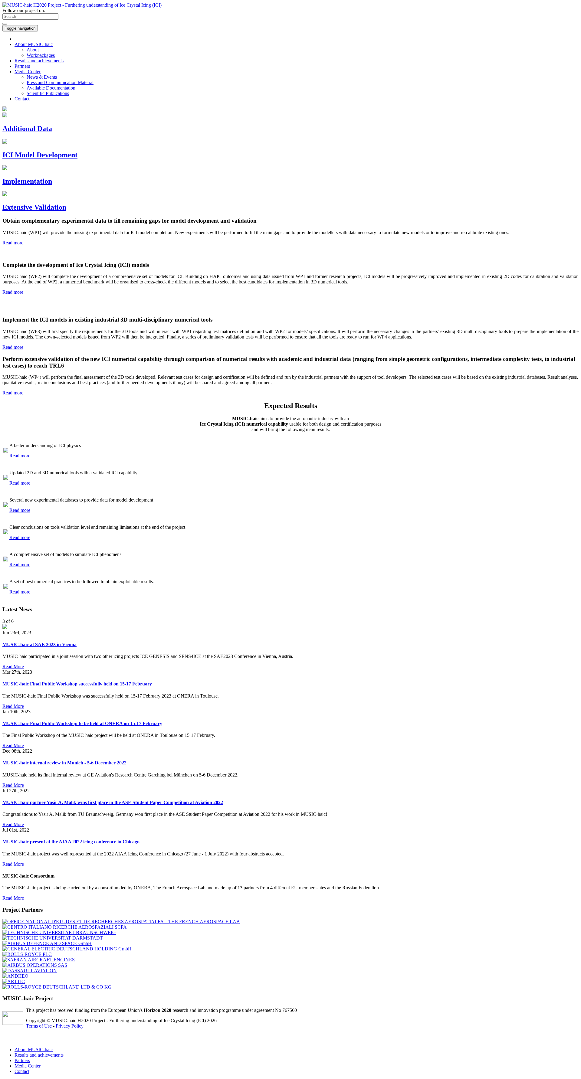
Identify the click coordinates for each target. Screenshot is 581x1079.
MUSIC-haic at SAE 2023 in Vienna (39, 644)
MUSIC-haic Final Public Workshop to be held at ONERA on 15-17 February (82, 723)
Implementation (27, 181)
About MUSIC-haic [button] (34, 44)
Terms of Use (39, 1025)
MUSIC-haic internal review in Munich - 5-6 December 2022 (64, 762)
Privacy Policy (70, 1025)
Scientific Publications (48, 93)
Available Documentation (51, 87)
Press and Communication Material (60, 82)
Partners (22, 66)
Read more (12, 242)
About (33, 49)
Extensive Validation (34, 207)
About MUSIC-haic (34, 1049)
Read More (13, 666)
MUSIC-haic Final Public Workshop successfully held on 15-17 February (77, 683)
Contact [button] (22, 98)
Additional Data (27, 128)
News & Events (42, 77)
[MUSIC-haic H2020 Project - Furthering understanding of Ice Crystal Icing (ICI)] (82, 5)
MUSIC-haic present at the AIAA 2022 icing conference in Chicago (71, 841)
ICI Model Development (39, 155)
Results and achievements (39, 60)
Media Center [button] (28, 71)
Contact (22, 1071)
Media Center (28, 1065)
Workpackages (41, 55)
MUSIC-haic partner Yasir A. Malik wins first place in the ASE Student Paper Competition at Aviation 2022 (112, 802)
